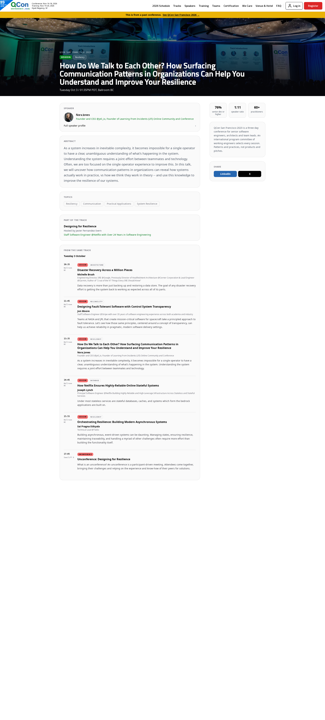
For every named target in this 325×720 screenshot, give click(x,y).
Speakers (190, 6)
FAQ (278, 6)
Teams (216, 6)
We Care (247, 6)
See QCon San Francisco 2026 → (181, 14)
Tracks (177, 6)
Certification (231, 6)
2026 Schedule (161, 6)
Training (204, 6)
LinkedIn (225, 173)
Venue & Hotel (264, 6)
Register (313, 6)
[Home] (17, 5)
